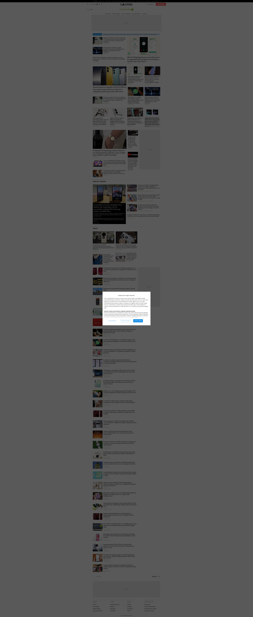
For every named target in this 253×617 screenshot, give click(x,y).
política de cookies (137, 306)
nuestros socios (123, 298)
